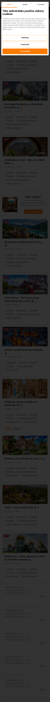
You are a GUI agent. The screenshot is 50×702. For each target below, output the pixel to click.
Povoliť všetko (25, 51)
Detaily (25, 4)
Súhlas (9, 4)
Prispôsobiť (25, 44)
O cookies (41, 4)
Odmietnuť (25, 38)
